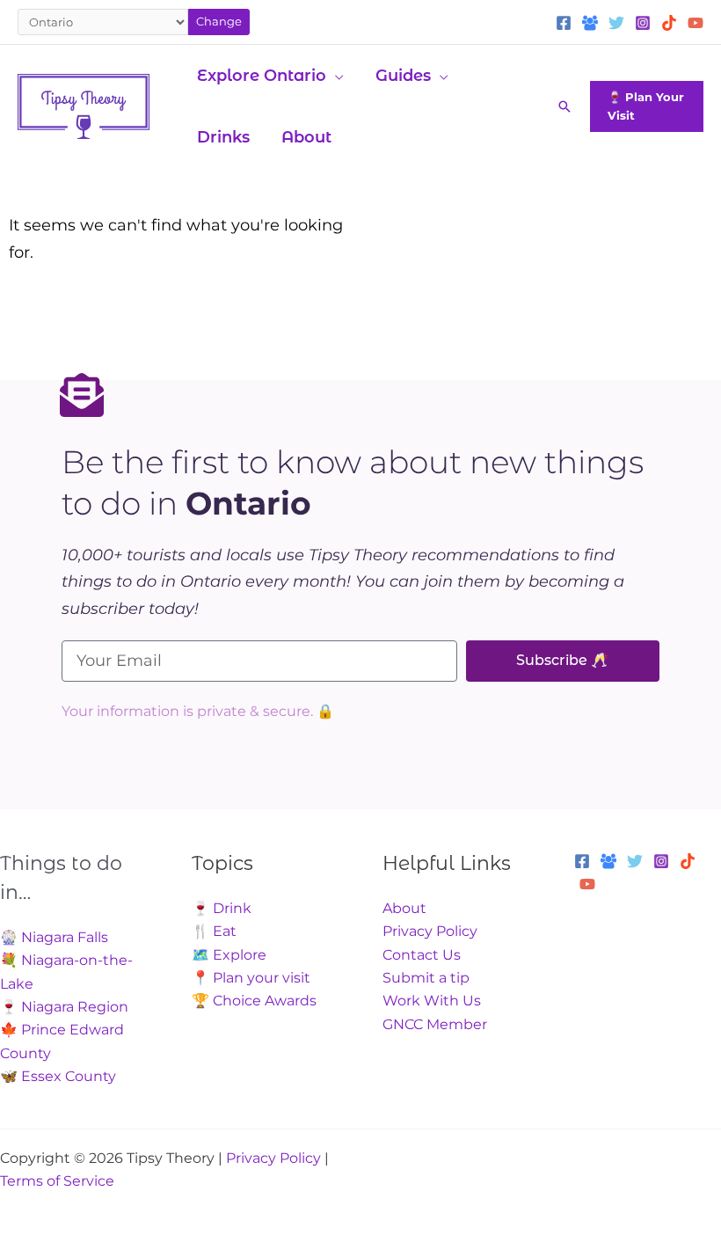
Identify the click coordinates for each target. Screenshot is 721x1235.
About (404, 908)
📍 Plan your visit (251, 977)
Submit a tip (426, 977)
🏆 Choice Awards (254, 1000)
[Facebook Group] (590, 23)
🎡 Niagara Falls (54, 937)
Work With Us (431, 1000)
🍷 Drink (221, 908)
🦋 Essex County (58, 1076)
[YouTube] (695, 23)
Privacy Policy (429, 931)
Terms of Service (57, 1181)
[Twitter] (616, 23)
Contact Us (421, 954)
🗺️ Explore (229, 954)
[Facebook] (564, 23)
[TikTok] (669, 23)
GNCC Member (434, 1024)
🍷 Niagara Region (64, 1006)
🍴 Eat (214, 931)
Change (219, 21)
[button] (335, 75)
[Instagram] (643, 23)
